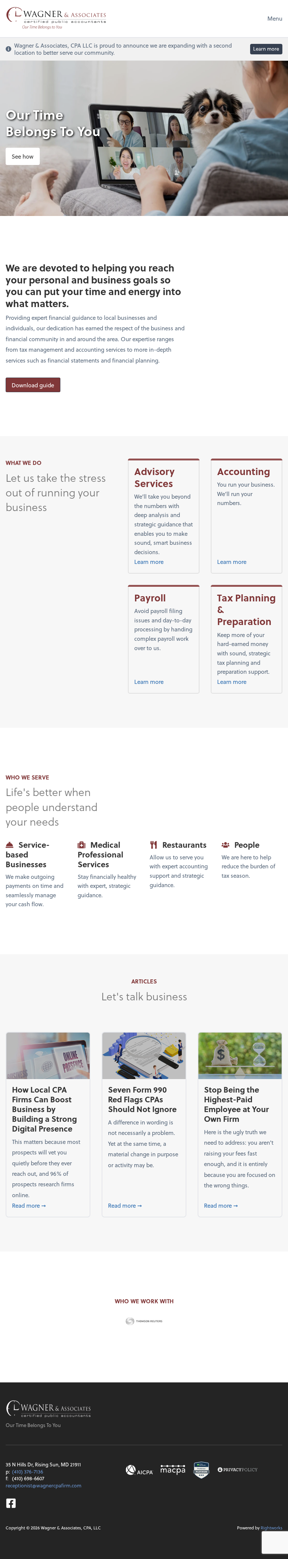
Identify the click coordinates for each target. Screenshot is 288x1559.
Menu (274, 18)
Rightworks (271, 1528)
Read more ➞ (48, 1205)
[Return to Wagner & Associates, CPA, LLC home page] (49, 1409)
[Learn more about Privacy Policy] (237, 1470)
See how (22, 156)
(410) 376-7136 (27, 1471)
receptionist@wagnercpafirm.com (43, 1485)
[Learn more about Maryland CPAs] (173, 1470)
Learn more (266, 48)
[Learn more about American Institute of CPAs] (139, 1470)
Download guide (33, 385)
